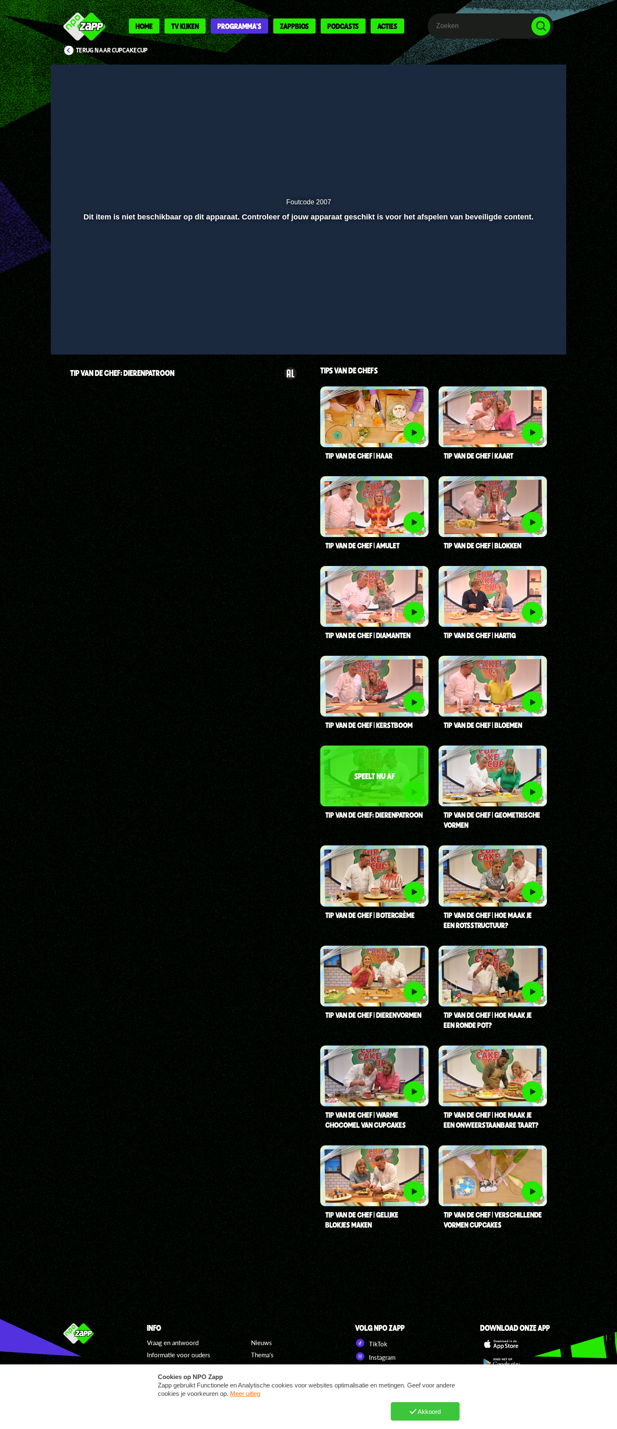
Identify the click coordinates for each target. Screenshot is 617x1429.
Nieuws (261, 1342)
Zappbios (294, 26)
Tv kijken (185, 26)
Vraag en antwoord (173, 1342)
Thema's (262, 1355)
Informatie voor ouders (178, 1355)
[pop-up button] (515, 326)
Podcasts (343, 26)
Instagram (381, 1357)
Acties (387, 26)
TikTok (377, 1344)
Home (144, 26)
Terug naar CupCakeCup (112, 50)
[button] (85, 326)
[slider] (307, 308)
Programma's (239, 26)
